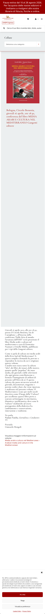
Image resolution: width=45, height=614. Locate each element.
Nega (22, 600)
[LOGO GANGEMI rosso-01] (8, 15)
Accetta (22, 595)
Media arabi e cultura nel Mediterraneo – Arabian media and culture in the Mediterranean (22, 442)
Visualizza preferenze (22, 606)
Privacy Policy (26, 611)
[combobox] (22, 44)
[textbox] (20, 44)
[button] (42, 572)
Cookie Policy (17, 611)
